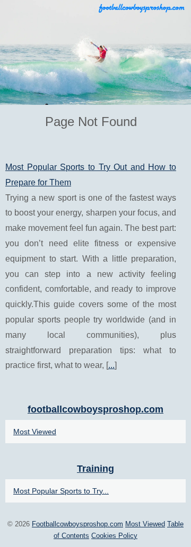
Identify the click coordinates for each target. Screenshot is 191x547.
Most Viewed (34, 431)
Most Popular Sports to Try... (61, 491)
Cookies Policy (114, 536)
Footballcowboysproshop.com (77, 524)
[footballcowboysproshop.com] (95, 52)
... (111, 365)
